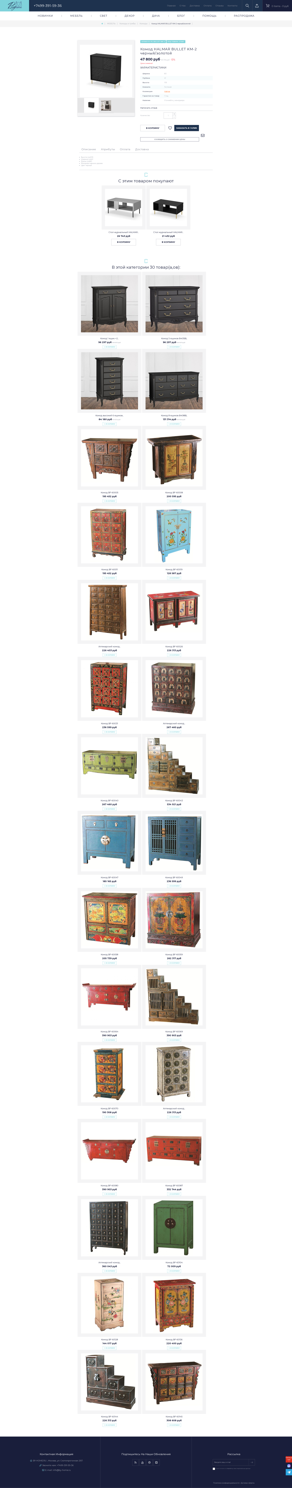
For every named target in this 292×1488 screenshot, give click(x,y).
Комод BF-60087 (174, 1185)
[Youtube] (142, 1462)
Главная (171, 5)
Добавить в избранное (170, 128)
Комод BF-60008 (174, 492)
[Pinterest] (149, 1462)
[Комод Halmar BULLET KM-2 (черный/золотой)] (91, 105)
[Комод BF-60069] (174, 997)
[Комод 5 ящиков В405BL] (174, 304)
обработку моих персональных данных (238, 1468)
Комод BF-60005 (109, 492)
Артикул (145, 41)
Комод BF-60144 (109, 1416)
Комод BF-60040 (109, 800)
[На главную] (102, 24)
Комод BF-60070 (109, 1108)
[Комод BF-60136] (174, 1305)
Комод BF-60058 (109, 954)
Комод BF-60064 (109, 1031)
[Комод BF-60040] (109, 766)
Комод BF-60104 (174, 1262)
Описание (88, 149)
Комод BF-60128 (109, 1339)
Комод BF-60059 (174, 954)
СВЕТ (103, 15)
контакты (232, 5)
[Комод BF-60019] (174, 535)
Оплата (208, 5)
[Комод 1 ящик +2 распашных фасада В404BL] (109, 304)
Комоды (143, 24)
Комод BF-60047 (109, 877)
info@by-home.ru (62, 1470)
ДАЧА (156, 15)
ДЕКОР (130, 15)
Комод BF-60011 (109, 569)
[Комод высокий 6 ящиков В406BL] (109, 381)
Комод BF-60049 (174, 877)
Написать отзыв (148, 108)
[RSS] (135, 1462)
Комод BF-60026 (174, 646)
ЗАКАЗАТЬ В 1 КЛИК (186, 128)
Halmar (167, 91)
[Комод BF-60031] (109, 689)
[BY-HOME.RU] (14, 5)
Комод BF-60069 (174, 1031)
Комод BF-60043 (174, 800)
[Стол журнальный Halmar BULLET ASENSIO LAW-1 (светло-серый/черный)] (124, 207)
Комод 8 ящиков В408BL (174, 415)
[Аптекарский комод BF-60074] (174, 1074)
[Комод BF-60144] (109, 1382)
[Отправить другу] (202, 135)
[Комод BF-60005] (109, 458)
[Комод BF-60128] (109, 1305)
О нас (183, 5)
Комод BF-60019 (174, 569)
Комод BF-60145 (174, 1416)
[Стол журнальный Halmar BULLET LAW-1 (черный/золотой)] (168, 207)
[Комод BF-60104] (174, 1228)
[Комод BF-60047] (109, 843)
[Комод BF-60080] (109, 1151)
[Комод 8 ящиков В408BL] (174, 381)
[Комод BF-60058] (109, 920)
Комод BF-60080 (109, 1185)
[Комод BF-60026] (174, 612)
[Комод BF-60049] (174, 843)
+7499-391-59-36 (48, 6)
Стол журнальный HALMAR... (124, 232)
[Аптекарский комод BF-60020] (109, 612)
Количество (145, 115)
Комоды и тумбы (128, 24)
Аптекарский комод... (109, 646)
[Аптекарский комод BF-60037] (174, 689)
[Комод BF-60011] (109, 535)
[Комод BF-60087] (174, 1151)
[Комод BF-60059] (174, 920)
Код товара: (173, 41)
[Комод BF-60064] (109, 997)
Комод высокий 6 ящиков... (109, 415)
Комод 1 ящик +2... (109, 338)
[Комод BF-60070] (109, 1074)
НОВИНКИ (45, 15)
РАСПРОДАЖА (244, 15)
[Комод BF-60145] (174, 1382)
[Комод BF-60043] (174, 766)
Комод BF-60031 (109, 723)
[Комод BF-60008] (174, 458)
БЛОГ (181, 15)
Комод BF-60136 (174, 1339)
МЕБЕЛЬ (76, 15)
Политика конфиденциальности (226, 1483)
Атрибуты (108, 149)
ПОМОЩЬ (209, 15)
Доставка (195, 5)
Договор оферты (247, 1483)
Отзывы (219, 5)
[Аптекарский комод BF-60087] (109, 1228)
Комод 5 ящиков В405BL (174, 338)
